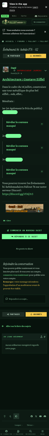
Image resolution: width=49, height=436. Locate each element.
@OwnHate (13, 135)
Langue (18, 425)
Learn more (6, 6)
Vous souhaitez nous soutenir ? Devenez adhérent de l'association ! (19, 32)
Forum (5, 16)
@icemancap (14, 159)
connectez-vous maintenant (16, 275)
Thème (30, 425)
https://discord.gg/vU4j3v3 (17, 193)
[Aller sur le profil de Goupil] (6, 69)
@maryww (10, 112)
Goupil (13, 68)
